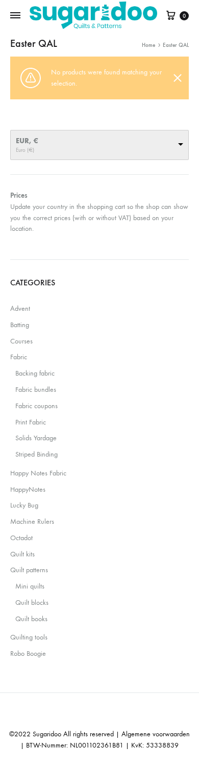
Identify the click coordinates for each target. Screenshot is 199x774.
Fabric (18, 357)
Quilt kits (22, 554)
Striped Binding (36, 454)
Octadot (21, 537)
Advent (20, 308)
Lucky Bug (24, 505)
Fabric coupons (36, 406)
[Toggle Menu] (15, 15)
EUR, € (27, 141)
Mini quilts (29, 586)
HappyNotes (27, 489)
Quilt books (31, 619)
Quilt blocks (31, 602)
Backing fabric (35, 373)
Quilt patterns (29, 570)
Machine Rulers (32, 521)
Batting (19, 325)
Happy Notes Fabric (38, 473)
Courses (21, 341)
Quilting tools (28, 637)
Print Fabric (30, 422)
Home (148, 45)
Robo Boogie (28, 653)
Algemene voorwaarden (155, 734)
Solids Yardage (36, 438)
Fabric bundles (35, 389)
